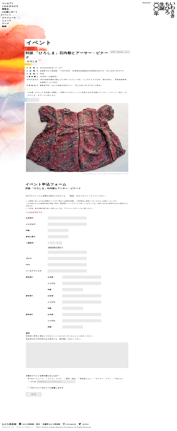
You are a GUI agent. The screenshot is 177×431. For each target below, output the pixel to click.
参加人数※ (31, 236)
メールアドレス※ (34, 271)
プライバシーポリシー (24, 427)
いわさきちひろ (10, 6)
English (146, 3)
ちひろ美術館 (9, 424)
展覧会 (5, 9)
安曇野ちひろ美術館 (51, 424)
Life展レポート (10, 12)
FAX (28, 265)
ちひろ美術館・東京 (31, 424)
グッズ (5, 23)
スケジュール (9, 18)
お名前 (51, 277)
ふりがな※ (31, 224)
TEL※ (29, 258)
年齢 (28, 230)
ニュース (6, 20)
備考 (28, 333)
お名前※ (30, 218)
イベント (6, 15)
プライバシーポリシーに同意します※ (46, 388)
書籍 (4, 26)
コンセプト (8, 3)
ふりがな (51, 283)
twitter (85, 424)
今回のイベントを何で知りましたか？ (42, 376)
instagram (71, 424)
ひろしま (32, 61)
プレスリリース (8, 427)
